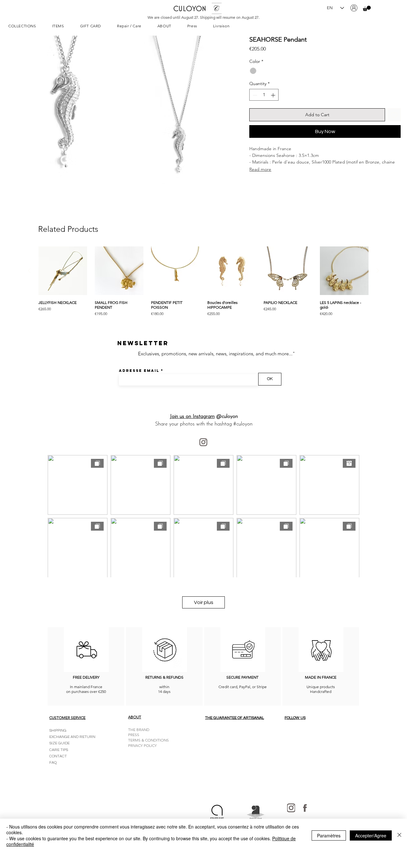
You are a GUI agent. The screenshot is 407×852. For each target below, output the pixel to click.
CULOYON (189, 8)
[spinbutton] (264, 95)
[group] (203, 281)
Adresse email (139, 370)
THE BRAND (138, 729)
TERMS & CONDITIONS (148, 740)
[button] (367, 8)
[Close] (399, 835)
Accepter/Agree (370, 835)
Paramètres (329, 835)
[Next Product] (378, 270)
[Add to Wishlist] (394, 115)
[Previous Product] (29, 270)
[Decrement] (254, 95)
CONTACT (58, 756)
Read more (260, 169)
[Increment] (274, 95)
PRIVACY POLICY (142, 745)
